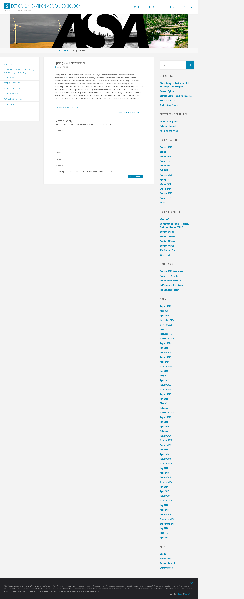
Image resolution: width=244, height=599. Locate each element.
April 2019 (164, 454)
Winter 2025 (165, 165)
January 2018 (165, 477)
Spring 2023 (165, 198)
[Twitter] (191, 7)
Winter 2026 (165, 156)
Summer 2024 (166, 174)
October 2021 (166, 389)
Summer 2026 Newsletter (171, 271)
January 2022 (165, 384)
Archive (163, 202)
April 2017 (164, 491)
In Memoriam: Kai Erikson (171, 285)
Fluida (179, 594)
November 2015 (167, 519)
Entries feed (165, 558)
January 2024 (165, 352)
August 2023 (165, 357)
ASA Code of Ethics (13, 99)
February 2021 (166, 408)
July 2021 (164, 398)
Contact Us (9, 104)
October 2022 (166, 366)
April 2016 (164, 509)
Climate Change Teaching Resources (176, 95)
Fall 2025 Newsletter (169, 289)
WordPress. (189, 594)
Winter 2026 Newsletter (170, 280)
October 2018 (166, 463)
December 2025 (167, 320)
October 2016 (166, 500)
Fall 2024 (164, 170)
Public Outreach (167, 100)
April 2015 (164, 537)
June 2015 (164, 532)
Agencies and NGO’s (169, 130)
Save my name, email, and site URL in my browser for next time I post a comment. (90, 171)
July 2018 (164, 468)
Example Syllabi (167, 91)
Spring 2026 (165, 151)
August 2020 (165, 417)
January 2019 (165, 458)
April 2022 (164, 380)
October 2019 (166, 440)
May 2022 (164, 375)
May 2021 (164, 403)
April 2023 (164, 361)
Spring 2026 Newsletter (170, 276)
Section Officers (12, 88)
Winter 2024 (165, 184)
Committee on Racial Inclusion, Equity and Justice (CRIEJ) (19, 71)
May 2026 (164, 310)
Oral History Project (169, 105)
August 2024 (165, 343)
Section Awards (11, 77)
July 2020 (164, 421)
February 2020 (166, 431)
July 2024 (164, 347)
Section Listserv (12, 83)
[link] (184, 7)
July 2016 (164, 505)
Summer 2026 (166, 147)
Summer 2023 (166, 193)
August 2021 (165, 394)
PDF (67, 77)
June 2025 (164, 329)
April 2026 (164, 315)
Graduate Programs (169, 121)
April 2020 (164, 426)
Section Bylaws (11, 93)
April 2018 (164, 472)
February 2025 (166, 333)
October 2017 (166, 482)
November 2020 (167, 412)
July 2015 (164, 528)
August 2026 (165, 306)
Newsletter (63, 50)
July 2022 (164, 370)
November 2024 (167, 338)
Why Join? (8, 64)
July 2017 (164, 486)
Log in (163, 553)
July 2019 (164, 449)
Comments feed (167, 563)
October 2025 (166, 324)
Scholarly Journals (168, 126)
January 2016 (165, 514)
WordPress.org (167, 567)
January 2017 (165, 495)
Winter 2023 (165, 188)
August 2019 (165, 445)
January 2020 (165, 435)
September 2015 (167, 523)
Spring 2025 (165, 161)
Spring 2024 (165, 179)
